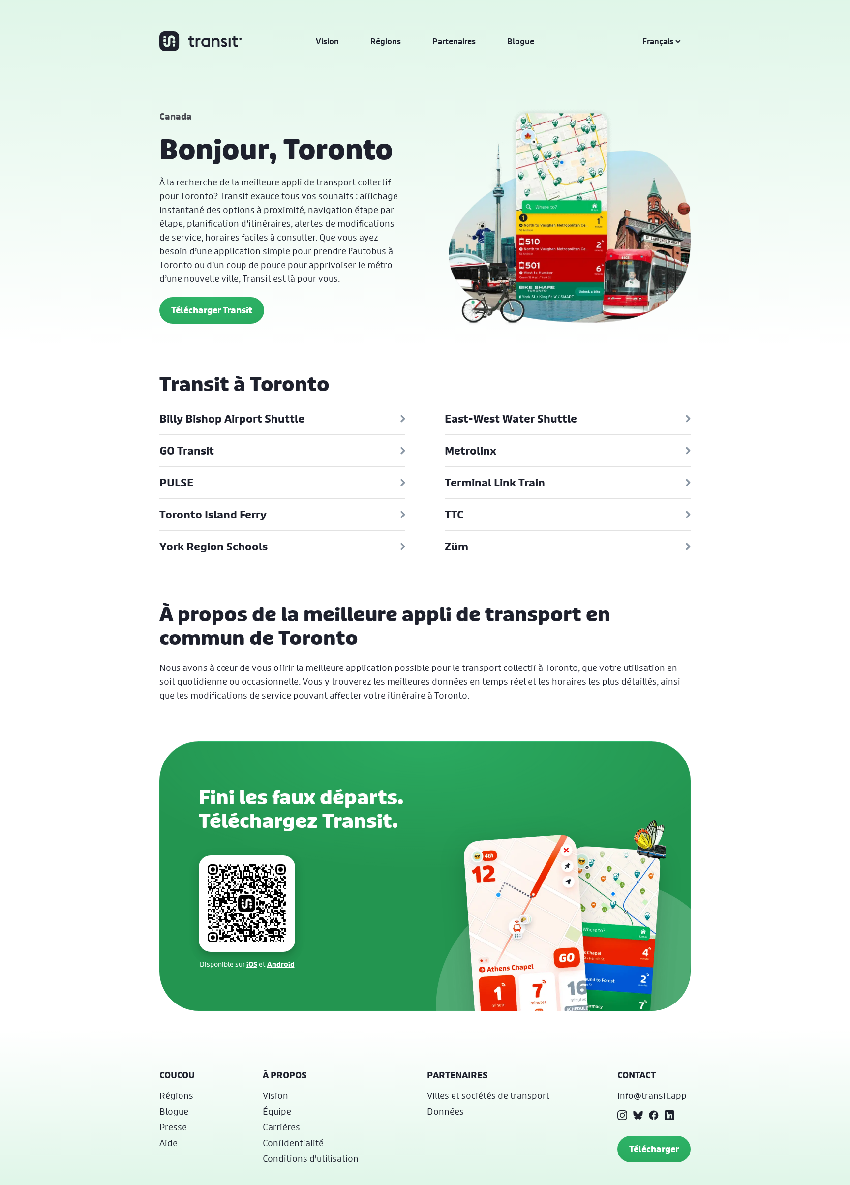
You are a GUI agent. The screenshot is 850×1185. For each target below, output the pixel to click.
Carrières (281, 1127)
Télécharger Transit (211, 310)
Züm (456, 546)
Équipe (277, 1111)
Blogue (520, 41)
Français (657, 41)
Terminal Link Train (495, 482)
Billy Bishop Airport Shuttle (231, 418)
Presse (173, 1127)
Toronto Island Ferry (213, 514)
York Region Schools (213, 546)
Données (445, 1111)
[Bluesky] (638, 1115)
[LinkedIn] (669, 1115)
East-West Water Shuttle (511, 418)
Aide (168, 1142)
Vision (327, 41)
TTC (454, 514)
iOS (251, 964)
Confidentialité (293, 1142)
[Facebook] (654, 1115)
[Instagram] (622, 1115)
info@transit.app (652, 1095)
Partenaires (454, 41)
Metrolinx (470, 450)
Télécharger (654, 1149)
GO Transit (186, 450)
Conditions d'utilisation (311, 1158)
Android (281, 964)
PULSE (176, 482)
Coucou (177, 1075)
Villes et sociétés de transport (488, 1095)
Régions (385, 41)
